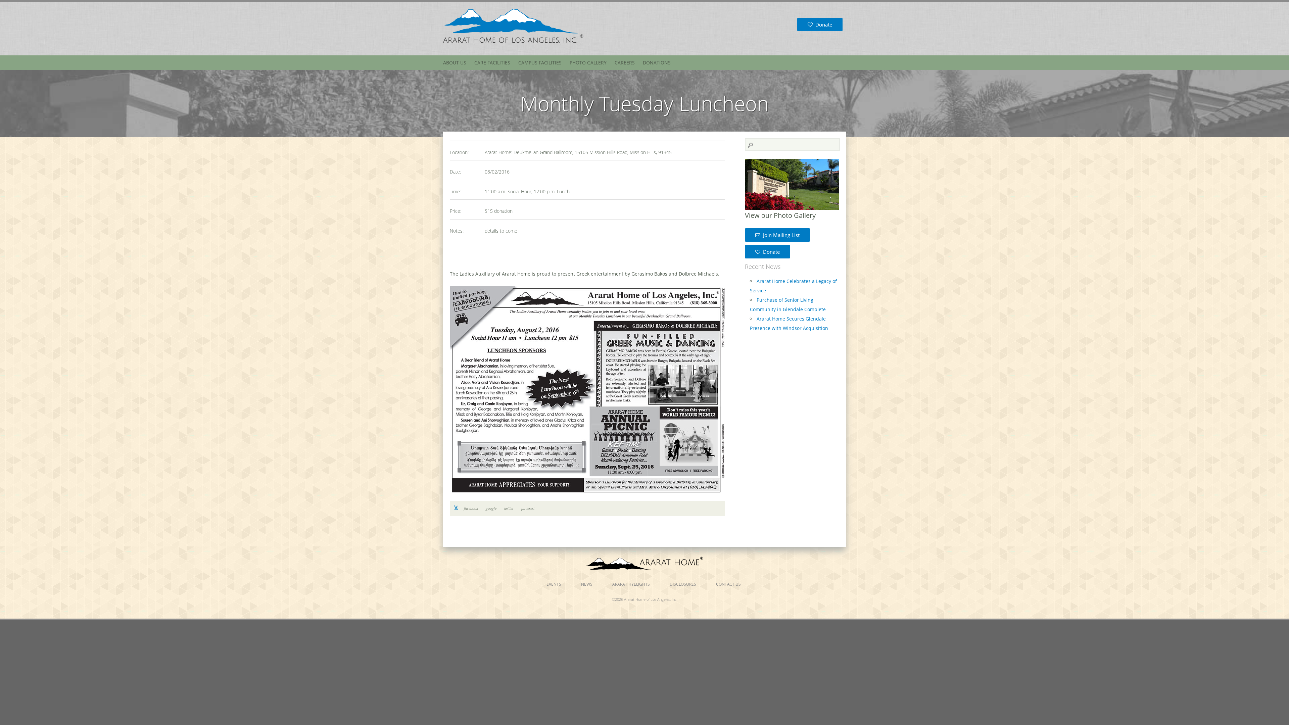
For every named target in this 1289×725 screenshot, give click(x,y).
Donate (822, 24)
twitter (509, 508)
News (586, 584)
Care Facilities (492, 62)
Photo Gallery (588, 62)
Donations (657, 62)
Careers (625, 62)
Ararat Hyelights (631, 584)
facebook (471, 508)
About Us (454, 62)
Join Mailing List (780, 235)
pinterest (527, 508)
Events (553, 584)
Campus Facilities (540, 62)
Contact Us (728, 584)
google (491, 508)
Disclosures (683, 584)
